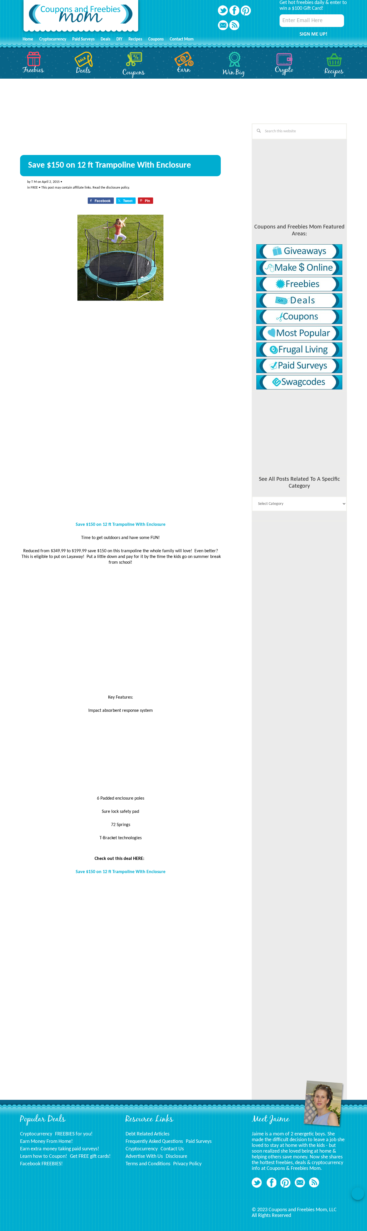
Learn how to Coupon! (43, 1156)
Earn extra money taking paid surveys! (59, 1149)
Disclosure (176, 1156)
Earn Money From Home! (46, 1141)
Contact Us (172, 1149)
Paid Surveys (199, 1141)
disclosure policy (117, 187)
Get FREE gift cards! (90, 1156)
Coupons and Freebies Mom (81, 17)
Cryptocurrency (36, 1134)
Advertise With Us (144, 1156)
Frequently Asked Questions (154, 1141)
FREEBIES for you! (74, 1134)
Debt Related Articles (147, 1134)
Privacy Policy (187, 1164)
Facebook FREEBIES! (41, 1164)
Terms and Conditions (148, 1164)
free (34, 187)
